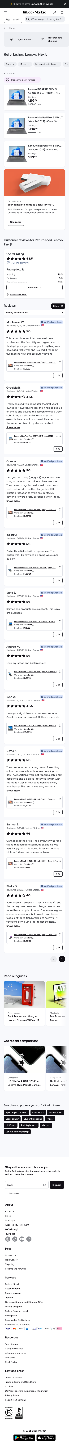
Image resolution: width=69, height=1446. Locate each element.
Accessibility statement (17, 1224)
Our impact (11, 1220)
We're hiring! (11, 1229)
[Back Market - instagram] (7, 1239)
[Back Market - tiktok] (14, 1239)
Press (8, 1215)
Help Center (11, 1259)
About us (9, 1211)
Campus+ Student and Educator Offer (24, 1302)
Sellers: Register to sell (16, 1311)
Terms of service (13, 1377)
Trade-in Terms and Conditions (20, 1381)
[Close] (65, 4)
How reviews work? (18, 294)
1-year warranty (12, 1288)
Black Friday (11, 1362)
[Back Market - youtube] (21, 1239)
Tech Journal (11, 1344)
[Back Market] (34, 12)
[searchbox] (47, 19)
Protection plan (13, 1293)
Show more (13, 427)
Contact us (10, 1255)
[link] (16, 222)
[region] (34, 1004)
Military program (13, 1306)
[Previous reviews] (53, 959)
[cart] (62, 12)
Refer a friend (12, 1284)
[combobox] (10, 64)
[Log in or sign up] (55, 12)
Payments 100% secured (17, 1324)
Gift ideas (10, 1357)
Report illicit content (15, 1399)
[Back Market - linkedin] (28, 1239)
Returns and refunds (15, 1268)
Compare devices (14, 1348)
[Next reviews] (62, 959)
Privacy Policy (12, 1395)
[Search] (27, 19)
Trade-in (9, 1297)
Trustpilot (10, 1233)
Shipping (9, 1264)
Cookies (9, 1386)
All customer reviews (15, 1353)
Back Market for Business (17, 1320)
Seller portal (11, 1315)
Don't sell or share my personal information (26, 1390)
